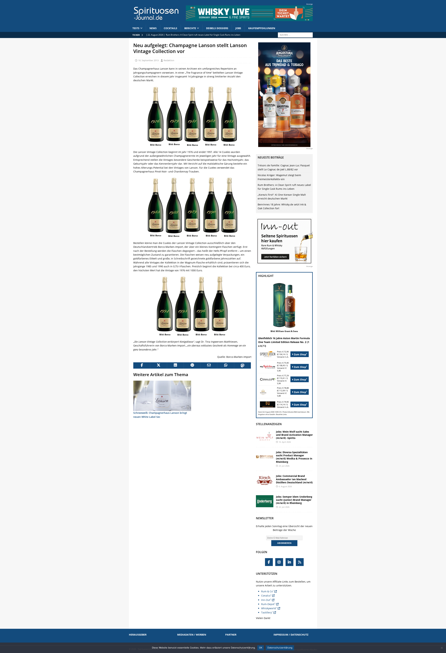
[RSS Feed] (300, 562)
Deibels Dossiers (217, 28)
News (153, 28)
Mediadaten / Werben (191, 634)
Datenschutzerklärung (279, 647)
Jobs (238, 28)
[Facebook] (269, 562)
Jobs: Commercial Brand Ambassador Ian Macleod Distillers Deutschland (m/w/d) (294, 479)
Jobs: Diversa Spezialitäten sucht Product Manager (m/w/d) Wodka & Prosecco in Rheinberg (294, 457)
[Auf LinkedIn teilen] (175, 365)
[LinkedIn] (289, 562)
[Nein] (441, 648)
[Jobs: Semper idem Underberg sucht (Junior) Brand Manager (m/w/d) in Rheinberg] (264, 501)
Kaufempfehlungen (261, 28)
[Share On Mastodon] (242, 365)
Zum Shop (300, 354)
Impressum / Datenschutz (291, 634)
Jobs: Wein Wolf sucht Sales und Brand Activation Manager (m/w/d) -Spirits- (294, 435)
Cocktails (170, 28)
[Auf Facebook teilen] (141, 365)
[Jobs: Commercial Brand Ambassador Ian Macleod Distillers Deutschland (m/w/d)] (264, 480)
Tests (135, 28)
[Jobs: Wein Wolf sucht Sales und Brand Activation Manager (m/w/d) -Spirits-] (264, 436)
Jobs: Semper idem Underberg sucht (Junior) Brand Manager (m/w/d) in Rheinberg (294, 500)
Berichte (190, 28)
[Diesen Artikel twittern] (158, 365)
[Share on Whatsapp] (225, 365)
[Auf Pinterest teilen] (192, 365)
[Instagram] (279, 562)
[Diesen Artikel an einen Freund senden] (208, 365)
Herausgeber (138, 634)
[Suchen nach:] (295, 34)
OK (260, 647)
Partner (230, 634)
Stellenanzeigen (269, 424)
